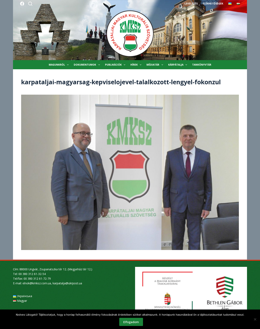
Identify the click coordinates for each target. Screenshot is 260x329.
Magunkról (57, 64)
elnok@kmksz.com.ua (37, 283)
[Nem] (255, 319)
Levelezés (191, 3)
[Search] (30, 4)
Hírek (134, 64)
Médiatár (152, 64)
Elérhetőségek (213, 3)
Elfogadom (131, 322)
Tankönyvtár (201, 64)
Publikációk (113, 64)
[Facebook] (22, 4)
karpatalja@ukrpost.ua (67, 283)
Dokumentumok (85, 64)
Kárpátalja (175, 64)
